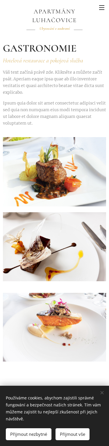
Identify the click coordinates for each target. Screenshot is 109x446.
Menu (102, 7)
